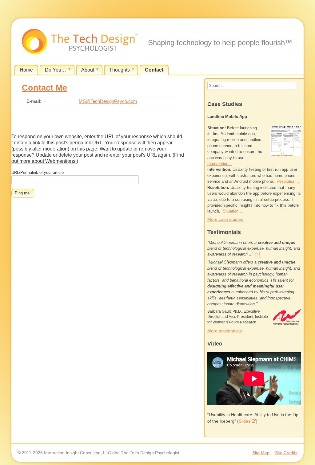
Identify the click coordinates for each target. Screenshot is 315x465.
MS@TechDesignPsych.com (108, 101)
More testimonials (224, 330)
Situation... (232, 211)
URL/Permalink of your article (37, 172)
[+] (257, 254)
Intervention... (219, 163)
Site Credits (286, 452)
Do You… (55, 69)
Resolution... (288, 181)
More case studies (225, 219)
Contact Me (44, 87)
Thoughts (119, 69)
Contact (154, 69)
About (87, 69)
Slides (244, 421)
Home (26, 69)
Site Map (260, 452)
